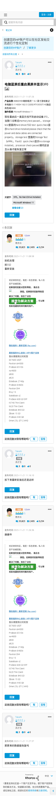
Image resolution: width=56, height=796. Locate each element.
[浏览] (4, 15)
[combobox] (28, 22)
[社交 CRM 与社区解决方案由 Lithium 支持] (32, 777)
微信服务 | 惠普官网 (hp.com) (22, 345)
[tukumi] (9, 65)
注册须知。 (44, 790)
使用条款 (32, 790)
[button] (49, 62)
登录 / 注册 (46, 14)
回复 (12, 215)
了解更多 (31, 48)
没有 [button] (43, 439)
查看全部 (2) (17, 207)
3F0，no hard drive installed (26, 197)
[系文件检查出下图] (22, 54)
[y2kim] (9, 238)
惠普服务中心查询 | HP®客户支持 (24, 353)
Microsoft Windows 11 (23, 202)
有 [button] (34, 439)
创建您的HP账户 (13, 48)
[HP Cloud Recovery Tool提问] (19, 54)
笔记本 (9, 30)
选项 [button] (51, 30)
